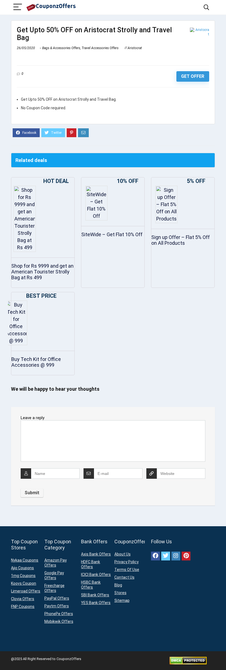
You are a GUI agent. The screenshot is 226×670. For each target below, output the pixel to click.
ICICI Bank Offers (96, 574)
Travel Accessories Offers (100, 48)
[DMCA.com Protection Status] (188, 659)
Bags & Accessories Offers (61, 48)
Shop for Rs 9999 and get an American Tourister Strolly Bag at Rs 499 (42, 271)
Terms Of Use (126, 569)
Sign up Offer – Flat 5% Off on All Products (180, 240)
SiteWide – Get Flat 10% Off (111, 234)
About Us (122, 554)
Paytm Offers (56, 606)
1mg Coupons (23, 575)
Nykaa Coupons (24, 560)
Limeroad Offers (25, 591)
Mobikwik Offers (58, 621)
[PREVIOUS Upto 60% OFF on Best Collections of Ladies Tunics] (5, 656)
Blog (118, 585)
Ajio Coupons (22, 568)
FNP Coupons (22, 606)
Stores (120, 593)
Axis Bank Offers (96, 554)
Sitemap (122, 600)
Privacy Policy (126, 562)
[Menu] (17, 7)
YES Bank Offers (96, 602)
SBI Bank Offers (95, 595)
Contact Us (124, 577)
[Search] (206, 7)
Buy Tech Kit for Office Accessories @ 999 (36, 362)
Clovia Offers (22, 599)
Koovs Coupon (23, 583)
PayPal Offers (56, 598)
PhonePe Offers (58, 613)
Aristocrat (135, 48)
